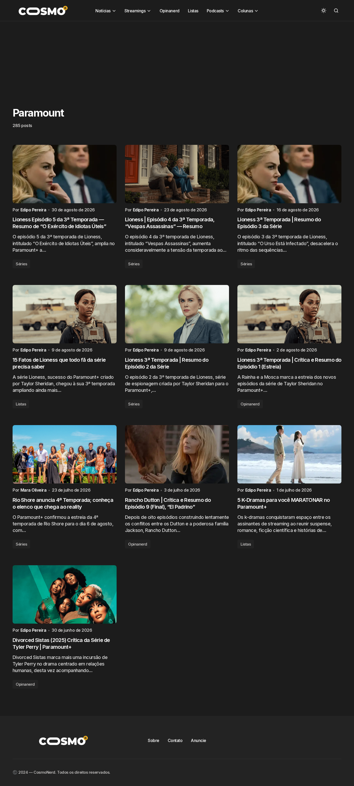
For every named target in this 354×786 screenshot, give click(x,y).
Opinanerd (250, 404)
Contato (175, 740)
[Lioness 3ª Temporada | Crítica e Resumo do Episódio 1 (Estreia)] (289, 314)
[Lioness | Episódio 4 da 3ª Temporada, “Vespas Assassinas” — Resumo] (177, 174)
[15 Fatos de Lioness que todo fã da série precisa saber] (65, 314)
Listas (21, 404)
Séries (21, 263)
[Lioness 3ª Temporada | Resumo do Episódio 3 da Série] (289, 174)
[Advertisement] (157, 58)
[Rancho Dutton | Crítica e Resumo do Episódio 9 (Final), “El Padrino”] (177, 454)
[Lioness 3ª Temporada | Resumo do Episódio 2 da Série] (177, 314)
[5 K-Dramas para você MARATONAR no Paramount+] (289, 454)
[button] (323, 10)
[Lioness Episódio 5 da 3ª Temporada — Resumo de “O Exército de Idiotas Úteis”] (65, 174)
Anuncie (198, 740)
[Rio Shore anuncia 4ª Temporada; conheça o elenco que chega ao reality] (65, 454)
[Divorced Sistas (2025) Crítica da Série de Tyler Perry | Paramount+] (65, 594)
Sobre (153, 740)
